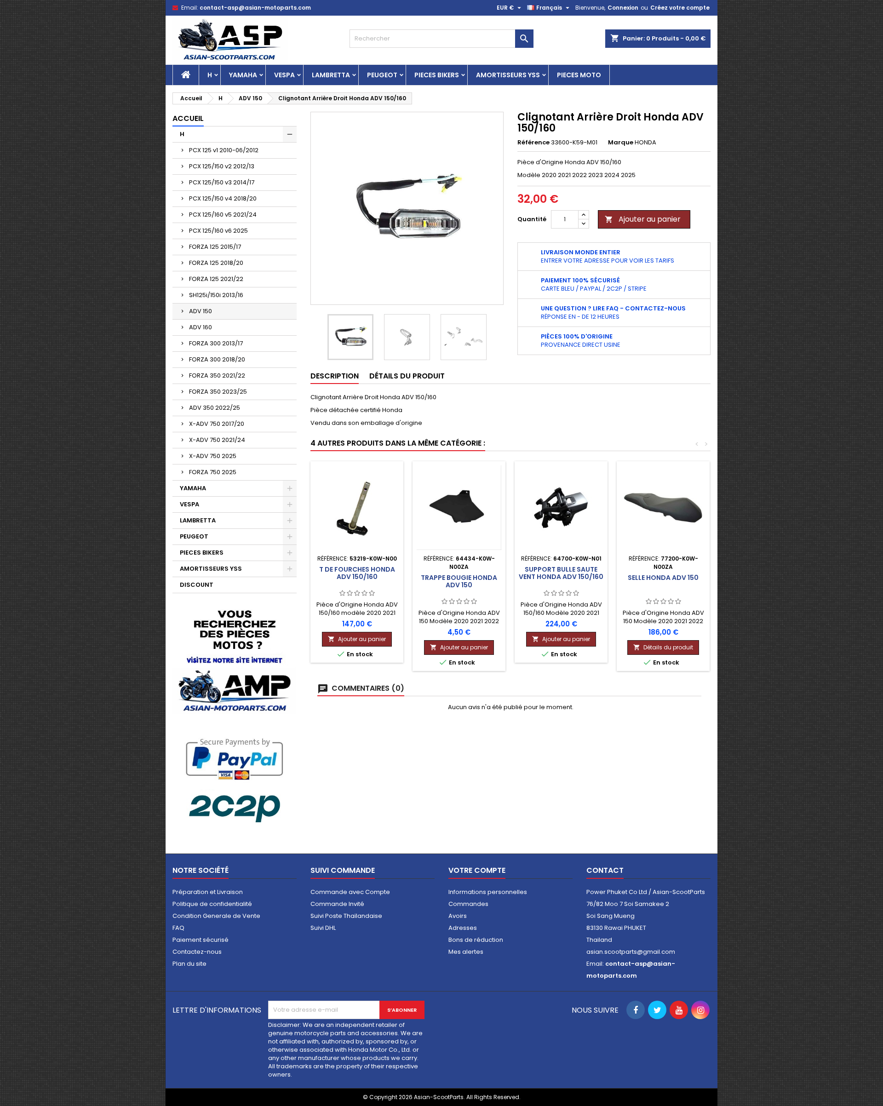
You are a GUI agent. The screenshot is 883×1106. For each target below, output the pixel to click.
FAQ (178, 927)
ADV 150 (200, 311)
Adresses (462, 927)
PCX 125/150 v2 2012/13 (221, 166)
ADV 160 (200, 327)
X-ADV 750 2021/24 (217, 440)
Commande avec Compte (350, 892)
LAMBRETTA (331, 75)
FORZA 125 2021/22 (216, 279)
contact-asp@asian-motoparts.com (255, 7)
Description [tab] (334, 376)
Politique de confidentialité (212, 904)
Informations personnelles (487, 892)
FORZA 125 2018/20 (216, 262)
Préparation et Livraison (207, 892)
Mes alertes (465, 951)
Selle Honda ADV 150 (663, 577)
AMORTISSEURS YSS (508, 75)
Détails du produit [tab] (407, 376)
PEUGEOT (382, 75)
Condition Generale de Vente (216, 915)
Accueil (188, 118)
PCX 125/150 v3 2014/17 (221, 182)
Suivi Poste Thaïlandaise (346, 915)
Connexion (623, 7)
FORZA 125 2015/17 (215, 246)
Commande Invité (337, 904)
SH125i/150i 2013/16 (216, 295)
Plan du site (189, 963)
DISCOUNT (196, 584)
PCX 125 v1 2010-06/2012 (223, 150)
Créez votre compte (680, 7)
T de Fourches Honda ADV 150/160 (357, 573)
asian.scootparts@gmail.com (630, 951)
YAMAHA (243, 75)
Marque (620, 142)
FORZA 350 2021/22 (217, 375)
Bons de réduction (475, 939)
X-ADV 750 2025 (212, 456)
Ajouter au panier (643, 219)
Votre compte (476, 870)
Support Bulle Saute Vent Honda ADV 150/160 (561, 573)
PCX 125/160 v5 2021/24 (223, 214)
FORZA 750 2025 (212, 472)
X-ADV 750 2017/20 (216, 423)
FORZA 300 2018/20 (217, 359)
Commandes (468, 904)
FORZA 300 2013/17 (216, 343)
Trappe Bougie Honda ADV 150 (459, 581)
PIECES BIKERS (436, 75)
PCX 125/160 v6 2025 (218, 230)
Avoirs (457, 915)
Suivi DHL (323, 927)
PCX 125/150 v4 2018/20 (223, 198)
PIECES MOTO (579, 75)
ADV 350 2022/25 (214, 407)
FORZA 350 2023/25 (218, 391)
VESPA (284, 75)
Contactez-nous (197, 951)
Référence (533, 142)
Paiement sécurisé (200, 939)
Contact (605, 870)
